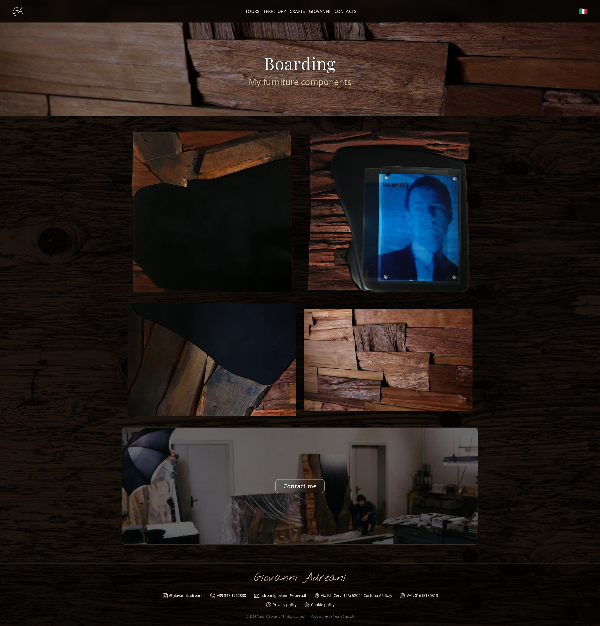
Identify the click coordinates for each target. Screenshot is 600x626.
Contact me (300, 486)
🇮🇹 (583, 11)
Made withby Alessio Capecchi (333, 617)
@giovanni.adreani (185, 595)
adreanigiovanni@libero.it (283, 595)
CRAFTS (297, 11)
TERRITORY (274, 11)
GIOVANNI (320, 11)
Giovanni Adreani (300, 577)
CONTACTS (345, 11)
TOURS (252, 11)
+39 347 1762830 (231, 595)
